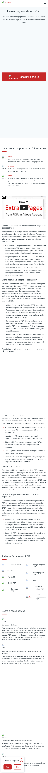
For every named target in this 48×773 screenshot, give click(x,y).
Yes (7, 767)
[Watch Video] (24, 207)
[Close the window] (21, 760)
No (17, 767)
